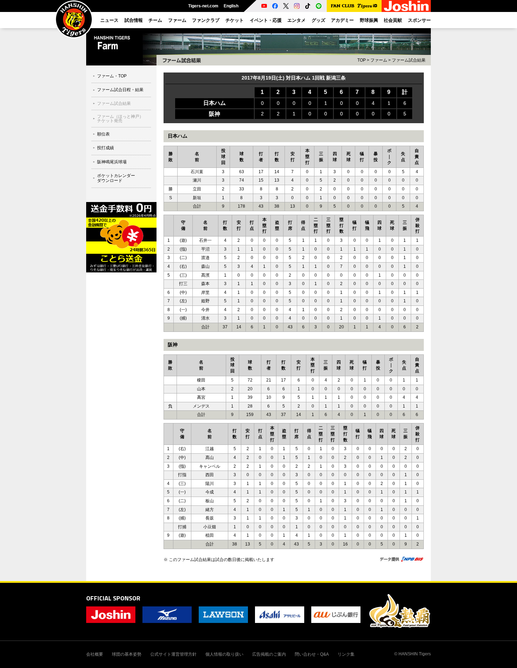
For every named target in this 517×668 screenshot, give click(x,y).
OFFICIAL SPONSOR (113, 598)
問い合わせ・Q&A (312, 654)
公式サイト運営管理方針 (173, 654)
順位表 (103, 134)
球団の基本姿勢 (126, 654)
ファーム (378, 60)
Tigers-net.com (203, 6)
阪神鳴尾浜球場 (112, 161)
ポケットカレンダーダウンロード (116, 178)
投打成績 (105, 147)
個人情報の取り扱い (224, 654)
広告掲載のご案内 (269, 654)
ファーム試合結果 (409, 60)
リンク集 (346, 654)
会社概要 (94, 654)
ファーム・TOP (112, 76)
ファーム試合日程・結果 (120, 89)
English (231, 6)
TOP (361, 60)
